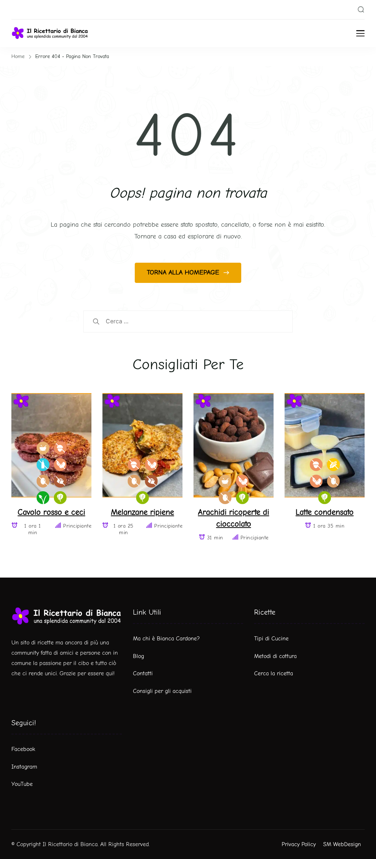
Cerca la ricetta (273, 673)
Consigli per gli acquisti (162, 691)
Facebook (23, 749)
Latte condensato (325, 512)
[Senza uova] (42, 481)
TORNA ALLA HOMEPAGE (184, 272)
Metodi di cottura (275, 656)
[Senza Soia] (60, 464)
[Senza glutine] (333, 464)
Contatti (143, 673)
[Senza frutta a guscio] (60, 448)
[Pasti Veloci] (42, 448)
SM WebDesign (342, 844)
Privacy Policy (299, 844)
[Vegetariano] (60, 497)
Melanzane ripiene (142, 512)
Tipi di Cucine (271, 638)
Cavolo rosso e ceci (51, 512)
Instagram (24, 766)
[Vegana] (42, 497)
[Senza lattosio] (42, 464)
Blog (138, 656)
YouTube (22, 784)
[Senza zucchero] (60, 481)
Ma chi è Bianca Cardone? (166, 638)
